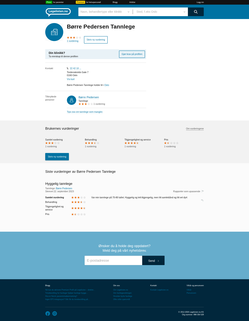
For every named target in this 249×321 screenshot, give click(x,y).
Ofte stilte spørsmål (121, 299)
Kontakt (153, 285)
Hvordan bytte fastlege (122, 296)
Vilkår (189, 290)
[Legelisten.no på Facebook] (47, 313)
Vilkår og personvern (195, 285)
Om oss (116, 285)
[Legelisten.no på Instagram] (54, 313)
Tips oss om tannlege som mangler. (85, 112)
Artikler (132, 2)
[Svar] (202, 202)
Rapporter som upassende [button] (186, 191)
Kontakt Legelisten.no (159, 290)
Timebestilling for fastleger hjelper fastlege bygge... (66, 293)
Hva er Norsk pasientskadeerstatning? (61, 296)
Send (151, 260)
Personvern (191, 293)
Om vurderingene (195, 128)
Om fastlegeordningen (122, 293)
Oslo (106, 85)
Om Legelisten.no (120, 290)
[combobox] (104, 11)
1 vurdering (72, 41)
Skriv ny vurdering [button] (96, 39)
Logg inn (200, 2)
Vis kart (70, 79)
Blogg (115, 2)
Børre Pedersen (89, 97)
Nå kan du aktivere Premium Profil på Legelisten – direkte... (70, 290)
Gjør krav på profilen (132, 54)
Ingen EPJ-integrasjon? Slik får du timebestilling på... (67, 299)
